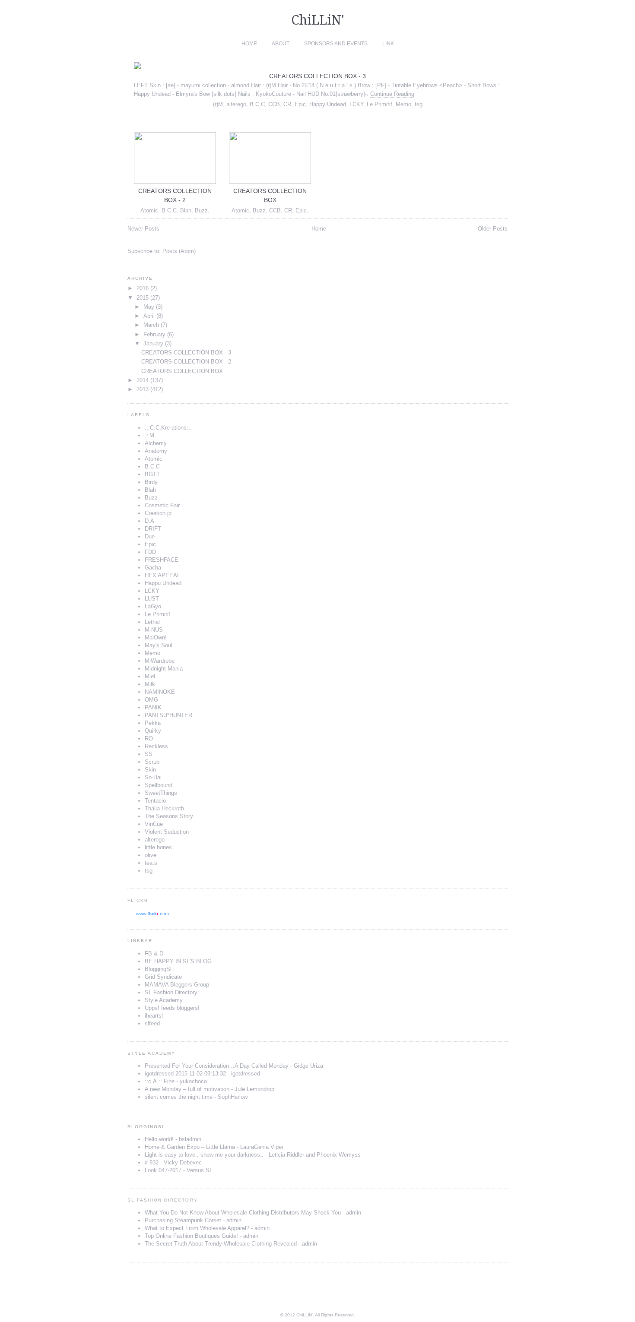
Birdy (151, 482)
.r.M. (150, 435)
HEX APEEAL (162, 575)
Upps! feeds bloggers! (172, 1008)
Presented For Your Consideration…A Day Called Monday (217, 1066)
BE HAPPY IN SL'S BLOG (178, 961)
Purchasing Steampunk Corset (183, 1220)
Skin (150, 769)
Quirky (153, 730)
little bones (158, 847)
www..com (152, 913)
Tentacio (155, 800)
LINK (388, 44)
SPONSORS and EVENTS (336, 44)
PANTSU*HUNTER (168, 715)
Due (150, 536)
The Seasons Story (169, 816)
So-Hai (153, 777)
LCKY (356, 104)
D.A (149, 521)
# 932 (152, 1162)
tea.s (151, 863)
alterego (236, 104)
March (151, 325)
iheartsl (154, 1015)
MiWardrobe (160, 661)
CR (287, 104)
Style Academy (164, 1000)
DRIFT (153, 528)
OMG (151, 699)
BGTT (152, 474)
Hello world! (159, 1139)
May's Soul (158, 645)
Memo (403, 104)
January (153, 343)
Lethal (152, 622)
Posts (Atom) (179, 251)
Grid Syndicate (163, 977)
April (149, 316)
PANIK (153, 707)
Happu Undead (163, 583)
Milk (150, 684)
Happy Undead (327, 104)
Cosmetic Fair (162, 505)
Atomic (149, 210)
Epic (300, 104)
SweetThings (161, 793)
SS (148, 754)
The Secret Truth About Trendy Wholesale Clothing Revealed (221, 1243)
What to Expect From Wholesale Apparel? (197, 1228)
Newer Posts (143, 228)
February (154, 334)
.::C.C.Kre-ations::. (168, 427)
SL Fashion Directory (171, 992)
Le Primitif (379, 104)
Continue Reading (392, 94)
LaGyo (153, 606)
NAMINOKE (160, 692)
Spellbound (158, 785)
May (148, 307)
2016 (143, 288)
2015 (143, 297)
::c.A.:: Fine (160, 1081)
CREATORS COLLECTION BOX (182, 371)
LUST (152, 598)
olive (150, 855)
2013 (143, 389)
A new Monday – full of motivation (187, 1089)
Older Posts (493, 228)
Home (249, 44)
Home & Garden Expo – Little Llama (190, 1147)
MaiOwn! (156, 637)
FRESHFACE (161, 560)
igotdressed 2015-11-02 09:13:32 (185, 1073)
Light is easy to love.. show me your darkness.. (204, 1154)
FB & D (154, 953)
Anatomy (156, 451)
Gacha (153, 567)
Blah (185, 210)
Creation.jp (158, 513)
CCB (274, 104)
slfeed (152, 1023)
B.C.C (257, 104)
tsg (418, 104)
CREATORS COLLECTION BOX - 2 (186, 361)
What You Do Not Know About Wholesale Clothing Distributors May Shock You (243, 1212)
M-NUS (154, 629)
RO (149, 738)
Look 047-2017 (163, 1170)
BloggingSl (158, 969)
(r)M (218, 104)
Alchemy (156, 443)
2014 (143, 380)
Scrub (152, 762)
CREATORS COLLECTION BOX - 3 (317, 76)
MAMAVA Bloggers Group (177, 984)
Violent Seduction (167, 832)
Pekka (153, 723)
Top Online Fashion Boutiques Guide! (191, 1236)
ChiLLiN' (317, 20)
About (280, 44)
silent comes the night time (179, 1097)
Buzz (201, 210)
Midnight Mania (164, 668)
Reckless (156, 746)
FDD (150, 552)
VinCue (154, 824)
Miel (150, 676)
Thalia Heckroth (164, 808)
